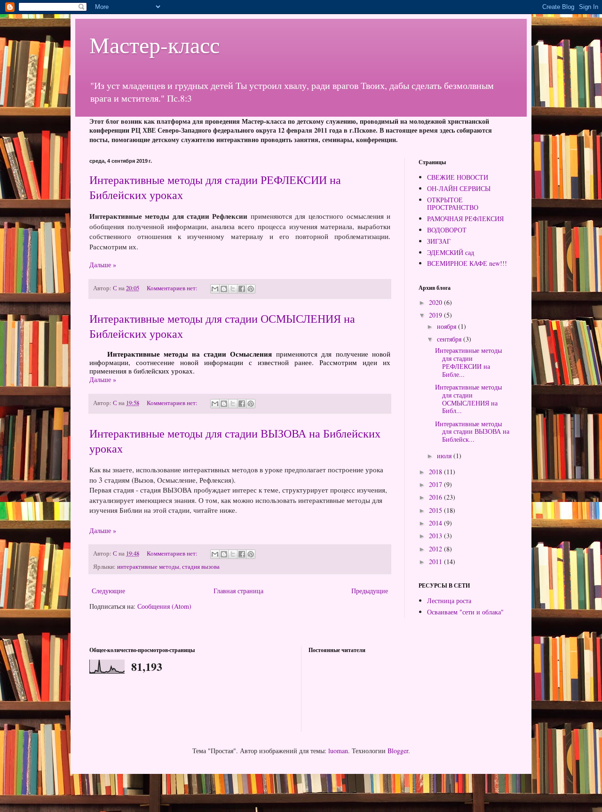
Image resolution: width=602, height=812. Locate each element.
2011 (436, 561)
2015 (436, 510)
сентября (450, 338)
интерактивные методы (148, 567)
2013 (436, 535)
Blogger (398, 750)
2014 (436, 522)
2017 (436, 484)
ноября (447, 326)
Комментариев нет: (173, 288)
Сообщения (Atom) (164, 606)
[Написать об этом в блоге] (224, 289)
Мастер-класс (154, 44)
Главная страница (238, 590)
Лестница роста (449, 600)
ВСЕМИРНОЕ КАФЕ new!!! (467, 263)
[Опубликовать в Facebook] (241, 289)
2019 (436, 314)
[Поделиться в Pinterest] (250, 289)
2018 (436, 471)
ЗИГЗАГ (439, 241)
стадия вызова (201, 567)
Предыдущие (369, 590)
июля (445, 455)
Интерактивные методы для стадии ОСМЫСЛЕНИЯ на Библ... (468, 398)
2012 (436, 548)
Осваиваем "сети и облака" (465, 611)
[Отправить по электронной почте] (215, 289)
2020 (436, 302)
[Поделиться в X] (233, 289)
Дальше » (102, 264)
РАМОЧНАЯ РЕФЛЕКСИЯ (465, 218)
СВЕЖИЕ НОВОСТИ (457, 177)
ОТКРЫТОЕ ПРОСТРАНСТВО (452, 203)
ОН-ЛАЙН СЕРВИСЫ (459, 188)
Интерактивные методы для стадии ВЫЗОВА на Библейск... (472, 431)
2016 (436, 497)
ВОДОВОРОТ (447, 229)
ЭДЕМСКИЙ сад (450, 252)
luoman (338, 750)
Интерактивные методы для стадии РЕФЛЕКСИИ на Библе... (468, 362)
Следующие (108, 590)
